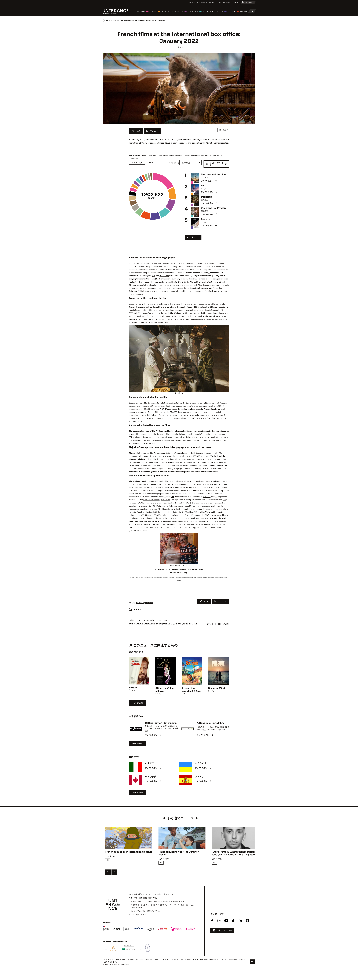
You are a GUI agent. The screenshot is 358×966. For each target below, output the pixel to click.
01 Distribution (139, 484)
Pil (172, 496)
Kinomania (195, 515)
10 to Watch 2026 (224, 2)
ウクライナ (185, 515)
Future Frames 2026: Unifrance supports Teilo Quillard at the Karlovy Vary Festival (235, 853)
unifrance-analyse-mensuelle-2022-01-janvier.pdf (163, 623)
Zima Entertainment (151, 499)
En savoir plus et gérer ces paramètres (116, 964)
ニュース (153, 11)
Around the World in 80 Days (191, 690)
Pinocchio (208, 462)
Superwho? (216, 282)
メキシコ (139, 418)
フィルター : (173, 163)
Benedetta (165, 499)
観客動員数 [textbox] (186, 163)
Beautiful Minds (217, 688)
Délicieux (200, 155)
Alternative (145, 524)
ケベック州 (164, 275)
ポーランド (213, 521)
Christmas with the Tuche (214, 316)
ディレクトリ (193, 11)
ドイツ (197, 487)
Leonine (205, 487)
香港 (153, 275)
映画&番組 (141, 11)
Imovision (143, 506)
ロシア (168, 418)
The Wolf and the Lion (138, 155)
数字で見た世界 (223, 130)
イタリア (163, 409)
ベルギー (192, 418)
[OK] (252, 961)
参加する (243, 11)
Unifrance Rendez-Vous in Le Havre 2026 (202, 2)
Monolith (222, 521)
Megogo (148, 515)
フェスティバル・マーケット (172, 11)
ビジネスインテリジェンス (213, 11)
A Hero (170, 462)
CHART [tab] (150, 163)
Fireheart (133, 285)
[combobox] (190, 162)
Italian (171, 481)
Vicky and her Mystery (215, 512)
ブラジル (189, 503)
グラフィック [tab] (137, 163)
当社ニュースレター (224, 930)
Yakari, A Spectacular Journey (179, 487)
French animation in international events (128, 851)
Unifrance (231, 11)
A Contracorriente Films (184, 509)
